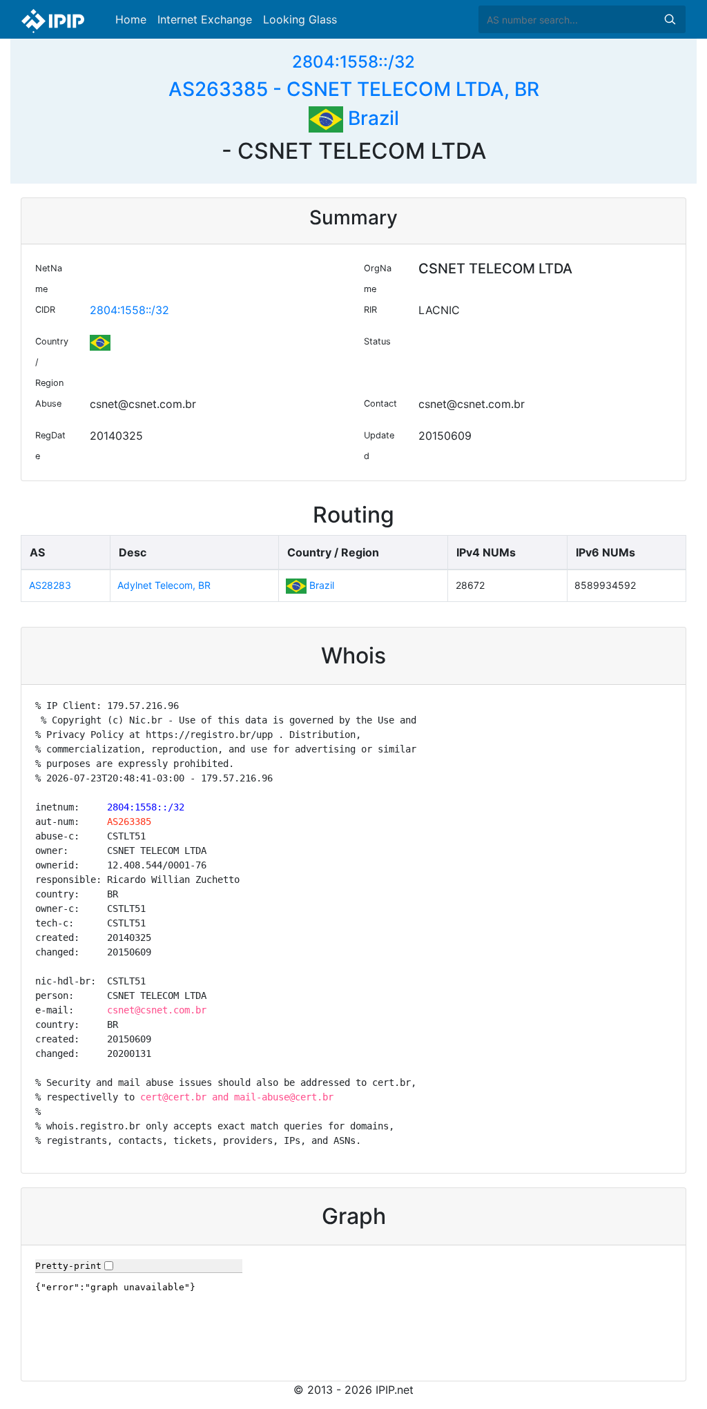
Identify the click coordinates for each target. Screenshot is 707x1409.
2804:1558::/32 (353, 62)
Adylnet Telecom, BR (164, 585)
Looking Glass (300, 19)
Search (669, 19)
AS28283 (50, 585)
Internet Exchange (204, 19)
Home (130, 19)
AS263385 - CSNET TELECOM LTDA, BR (353, 89)
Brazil (371, 118)
